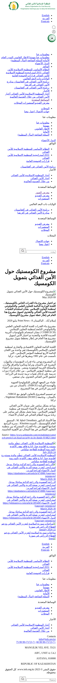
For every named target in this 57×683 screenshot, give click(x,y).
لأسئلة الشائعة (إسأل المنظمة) (26, 60)
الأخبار (46, 90)
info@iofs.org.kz (47, 639)
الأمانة (45, 60)
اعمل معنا (29, 111)
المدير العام (7, 57)
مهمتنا (32, 57)
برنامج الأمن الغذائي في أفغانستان (31, 81)
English (45, 15)
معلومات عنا (42, 54)
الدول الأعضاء (42, 63)
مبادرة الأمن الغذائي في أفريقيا (33, 212)
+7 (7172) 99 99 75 (26, 642)
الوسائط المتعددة (40, 99)
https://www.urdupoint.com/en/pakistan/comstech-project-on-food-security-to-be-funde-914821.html (29, 436)
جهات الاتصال (42, 111)
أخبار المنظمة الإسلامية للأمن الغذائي (29, 93)
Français (45, 21)
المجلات (18, 102)
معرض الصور (42, 192)
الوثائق (46, 66)
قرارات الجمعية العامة (23, 75)
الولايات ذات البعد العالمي (36, 78)
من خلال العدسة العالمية (22, 96)
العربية (45, 18)
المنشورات (28, 102)
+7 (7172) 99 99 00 (46, 642)
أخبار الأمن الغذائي (39, 178)
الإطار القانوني (21, 57)
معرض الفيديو (41, 102)
